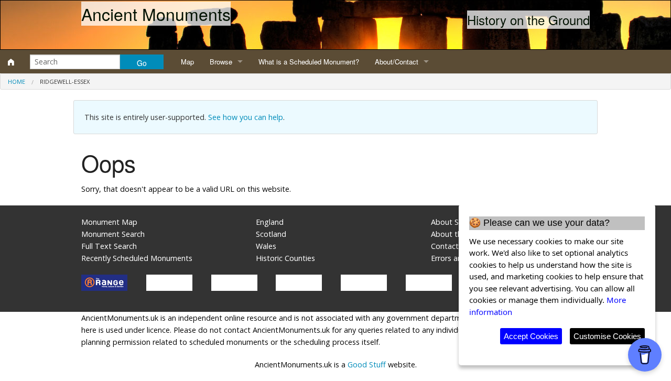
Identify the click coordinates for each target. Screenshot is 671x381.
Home (16, 81)
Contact (445, 246)
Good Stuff (367, 364)
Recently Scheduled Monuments (136, 258)
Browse (221, 62)
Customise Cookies (607, 336)
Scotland (271, 234)
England (270, 222)
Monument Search (113, 234)
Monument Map (109, 222)
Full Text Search (109, 246)
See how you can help (245, 117)
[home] (11, 62)
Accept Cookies (531, 336)
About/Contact (396, 62)
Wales (266, 246)
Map (187, 62)
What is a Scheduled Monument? (308, 62)
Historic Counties (285, 258)
